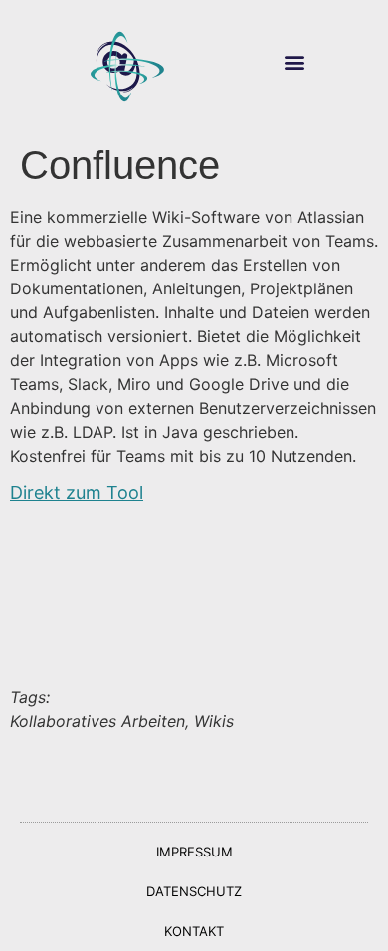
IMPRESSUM (194, 851)
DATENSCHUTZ (194, 891)
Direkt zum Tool (76, 492)
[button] (295, 62)
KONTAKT (194, 931)
